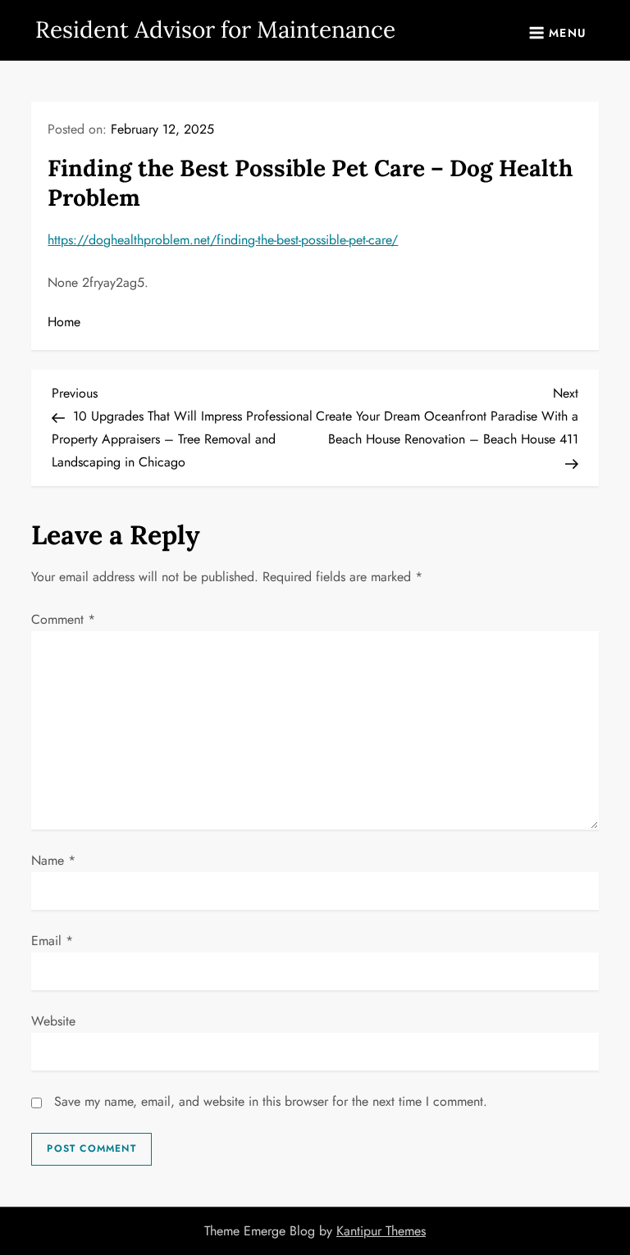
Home (64, 321)
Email (52, 940)
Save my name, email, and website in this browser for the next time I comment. (270, 1101)
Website (53, 1021)
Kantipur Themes (381, 1230)
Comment (63, 619)
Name (53, 860)
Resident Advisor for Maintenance (215, 29)
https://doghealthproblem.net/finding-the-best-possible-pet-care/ (223, 239)
